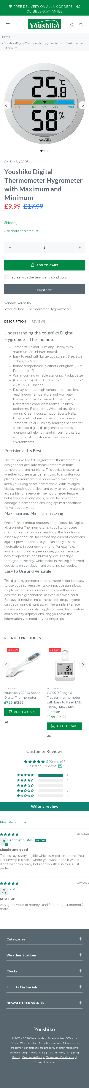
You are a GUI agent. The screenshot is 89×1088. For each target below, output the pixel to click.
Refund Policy (56, 1052)
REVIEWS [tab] (39, 321)
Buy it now (44, 290)
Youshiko (24, 303)
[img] (9, 834)
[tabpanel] (44, 102)
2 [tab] (44, 151)
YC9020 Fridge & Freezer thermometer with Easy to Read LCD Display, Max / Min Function (64, 702)
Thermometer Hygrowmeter (49, 309)
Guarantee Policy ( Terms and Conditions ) (49, 1057)
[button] (25, 775)
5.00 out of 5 (55, 762)
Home (6, 36)
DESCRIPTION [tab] (15, 321)
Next (83, 105)
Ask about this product (21, 231)
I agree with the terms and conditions (38, 277)
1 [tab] (41, 151)
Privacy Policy (36, 1052)
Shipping (10, 223)
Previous (6, 105)
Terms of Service (44, 1062)
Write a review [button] (44, 807)
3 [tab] (47, 151)
